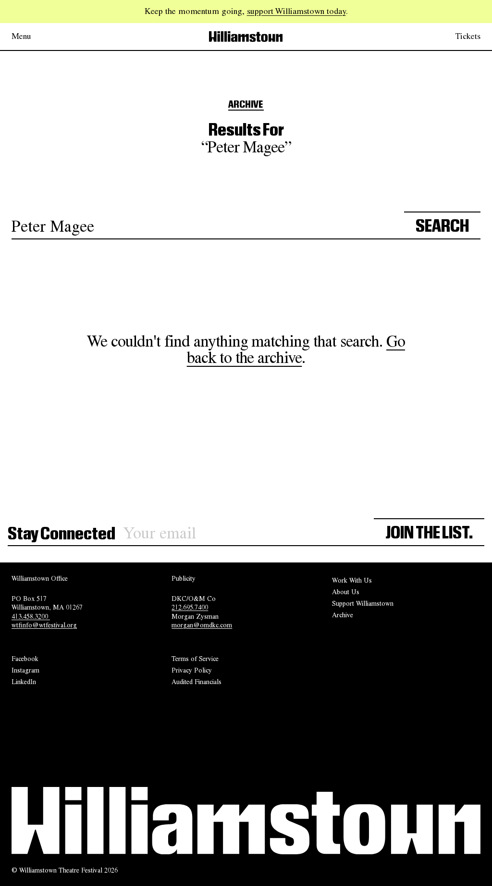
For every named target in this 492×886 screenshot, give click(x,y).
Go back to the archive (296, 349)
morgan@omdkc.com (202, 625)
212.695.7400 (190, 607)
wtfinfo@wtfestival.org (44, 625)
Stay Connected (61, 534)
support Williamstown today (296, 11)
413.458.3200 (31, 616)
